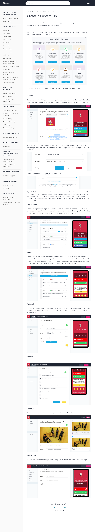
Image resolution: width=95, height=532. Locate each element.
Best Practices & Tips (11, 133)
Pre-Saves (6, 34)
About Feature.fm (10, 181)
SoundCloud (7, 21)
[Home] (6, 3)
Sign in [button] (88, 3)
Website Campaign (9, 122)
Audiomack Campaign (10, 111)
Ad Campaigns (8, 107)
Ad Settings (7, 125)
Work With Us (8, 193)
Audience (6, 55)
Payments (6, 146)
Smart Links (7, 37)
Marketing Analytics (9, 93)
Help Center (30, 11)
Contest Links (7, 49)
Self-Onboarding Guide (10, 18)
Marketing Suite (9, 27)
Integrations (7, 58)
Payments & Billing (10, 142)
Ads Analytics (7, 96)
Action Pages (7, 52)
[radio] (54, 507)
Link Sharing (7, 69)
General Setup (7, 119)
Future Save (7, 40)
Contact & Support (11, 172)
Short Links (7, 46)
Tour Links (6, 43)
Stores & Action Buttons (11, 66)
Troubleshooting (8, 82)
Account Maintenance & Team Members (11, 154)
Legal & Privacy (8, 185)
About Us (6, 188)
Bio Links (6, 30)
